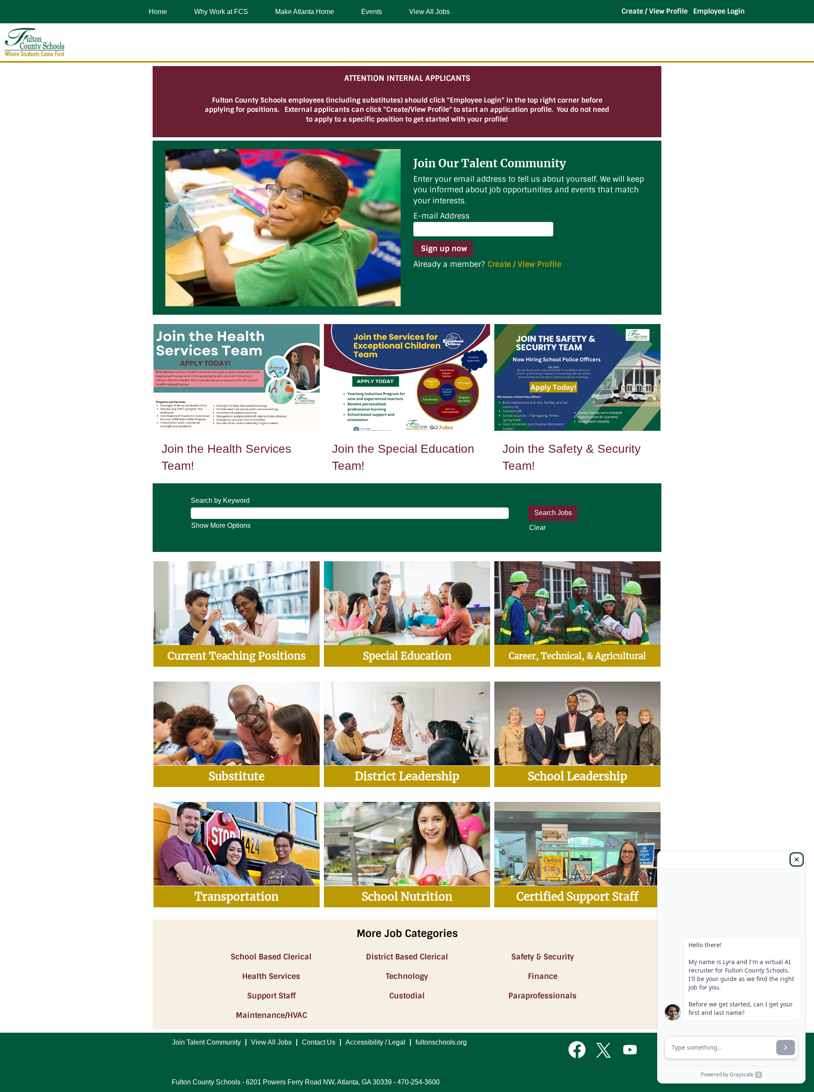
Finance (543, 976)
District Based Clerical (407, 957)
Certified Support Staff (577, 897)
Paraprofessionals (542, 996)
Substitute (237, 776)
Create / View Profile (655, 11)
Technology (407, 976)
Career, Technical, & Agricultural (577, 656)
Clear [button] (537, 527)
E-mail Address (441, 216)
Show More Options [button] (221, 525)
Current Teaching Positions (236, 655)
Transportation (237, 897)
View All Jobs (429, 11)
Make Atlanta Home (304, 11)
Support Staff (271, 996)
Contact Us (318, 1042)
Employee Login (719, 11)
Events (371, 11)
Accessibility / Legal (375, 1042)
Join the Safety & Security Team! (571, 457)
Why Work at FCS (221, 11)
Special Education (407, 655)
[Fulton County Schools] (34, 42)
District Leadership (407, 776)
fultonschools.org (441, 1042)
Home (158, 11)
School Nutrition (407, 897)
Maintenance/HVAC (271, 1015)
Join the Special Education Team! (403, 457)
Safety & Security (542, 957)
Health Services (271, 976)
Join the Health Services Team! (226, 457)
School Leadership (577, 776)
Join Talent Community (206, 1042)
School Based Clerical (271, 957)
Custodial (407, 996)
